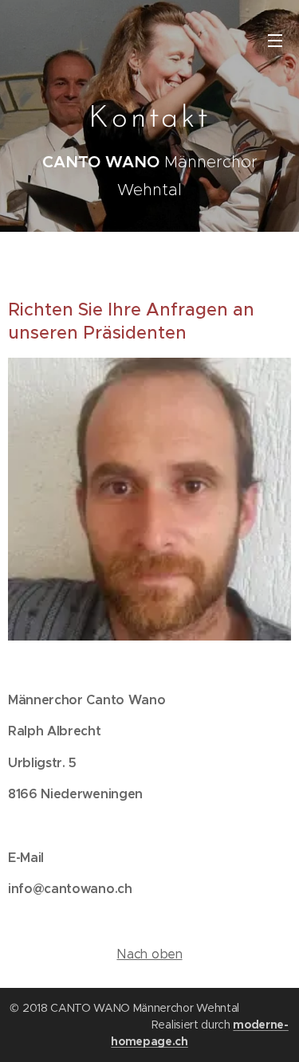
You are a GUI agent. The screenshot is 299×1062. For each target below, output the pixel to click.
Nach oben (149, 954)
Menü (275, 40)
